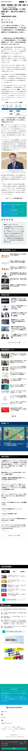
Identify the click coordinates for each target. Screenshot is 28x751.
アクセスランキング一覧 (10, 599)
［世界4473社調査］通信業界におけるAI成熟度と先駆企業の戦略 (15, 613)
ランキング (3, 717)
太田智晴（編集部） (7, 19)
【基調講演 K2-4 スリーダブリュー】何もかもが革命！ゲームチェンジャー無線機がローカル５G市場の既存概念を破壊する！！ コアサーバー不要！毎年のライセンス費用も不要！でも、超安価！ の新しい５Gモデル (15, 622)
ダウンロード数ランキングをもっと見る (13, 631)
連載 (2, 720)
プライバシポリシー (14, 743)
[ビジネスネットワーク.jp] (6, 1)
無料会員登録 (22, 1)
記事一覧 (14, 416)
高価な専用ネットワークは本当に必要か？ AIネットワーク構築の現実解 (15, 617)
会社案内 (13, 727)
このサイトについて (7, 727)
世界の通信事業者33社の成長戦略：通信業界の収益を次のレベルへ (15, 610)
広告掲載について (20, 727)
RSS (13, 730)
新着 (2, 714)
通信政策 (14, 16)
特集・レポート (4, 711)
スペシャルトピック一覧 (14, 342)
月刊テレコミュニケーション (6, 723)
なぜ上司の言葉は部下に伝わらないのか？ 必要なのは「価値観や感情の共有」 (15, 627)
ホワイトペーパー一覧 (14, 535)
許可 (14, 748)
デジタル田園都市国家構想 (6, 16)
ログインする (14, 213)
